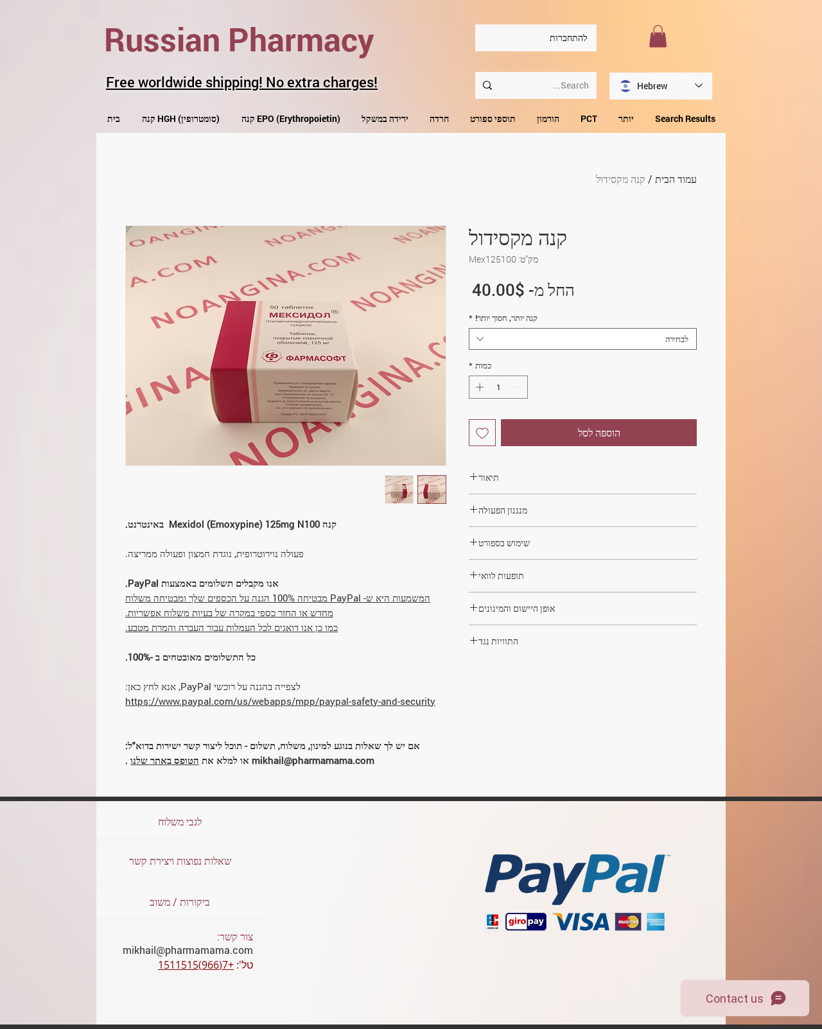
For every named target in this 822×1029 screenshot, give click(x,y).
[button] (658, 36)
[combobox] (583, 339)
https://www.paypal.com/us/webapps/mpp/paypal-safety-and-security (280, 701)
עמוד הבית (676, 179)
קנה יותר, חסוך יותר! (503, 318)
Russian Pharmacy (239, 39)
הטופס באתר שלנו (164, 760)
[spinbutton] (498, 387)
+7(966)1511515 (196, 965)
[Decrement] (519, 387)
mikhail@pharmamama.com (188, 949)
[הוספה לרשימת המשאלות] (482, 432)
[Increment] (478, 387)
